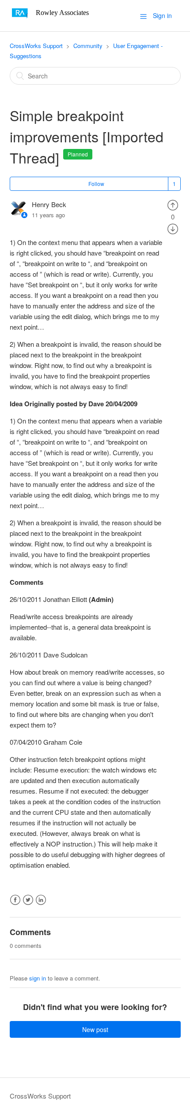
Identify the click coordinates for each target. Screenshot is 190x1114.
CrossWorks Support (36, 45)
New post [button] (95, 1029)
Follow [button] (96, 183)
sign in (37, 978)
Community (88, 45)
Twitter (28, 900)
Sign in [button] (162, 15)
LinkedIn (40, 900)
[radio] (172, 204)
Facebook (15, 900)
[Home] (52, 19)
